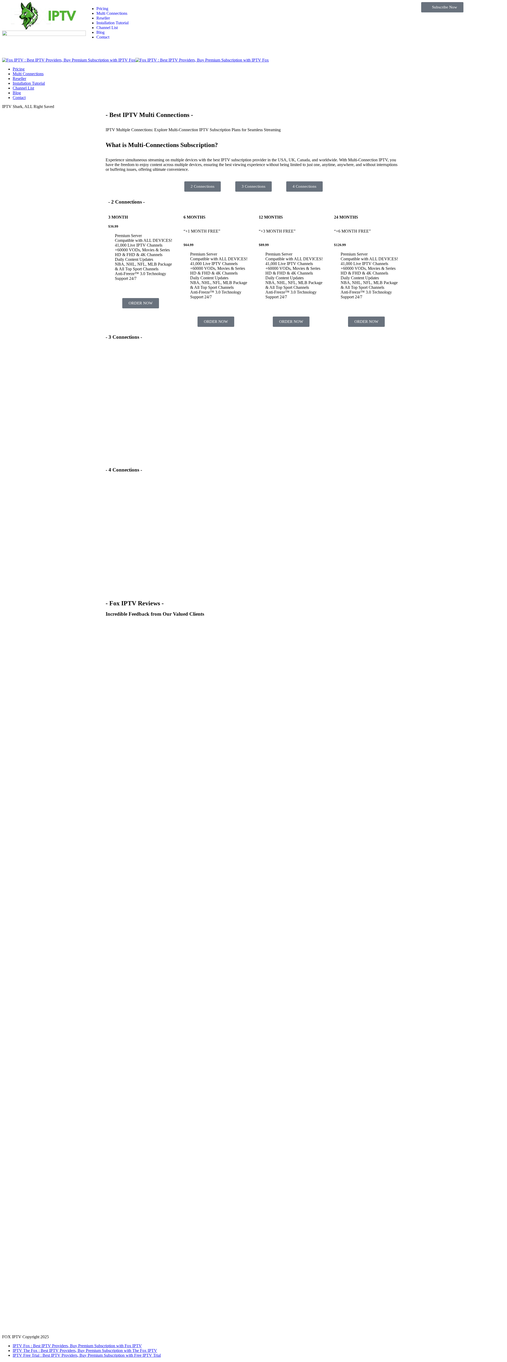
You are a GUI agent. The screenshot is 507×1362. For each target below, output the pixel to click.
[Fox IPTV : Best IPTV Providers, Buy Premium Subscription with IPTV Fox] (135, 60)
